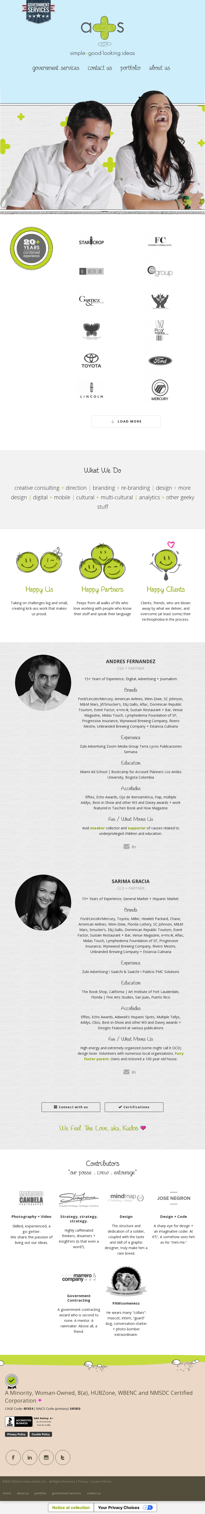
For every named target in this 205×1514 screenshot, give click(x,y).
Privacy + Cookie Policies (94, 1481)
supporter (137, 828)
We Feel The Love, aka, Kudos (100, 1128)
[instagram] (46, 1457)
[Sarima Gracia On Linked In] (134, 1072)
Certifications (137, 1107)
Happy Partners (102, 589)
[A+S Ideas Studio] (102, 44)
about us (159, 68)
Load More (130, 421)
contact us (100, 68)
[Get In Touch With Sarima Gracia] (127, 1071)
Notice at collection (71, 1507)
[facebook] (13, 1457)
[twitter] (62, 1457)
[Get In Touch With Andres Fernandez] (127, 846)
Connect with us (73, 1107)
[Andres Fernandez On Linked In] (134, 847)
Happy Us (39, 589)
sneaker (97, 828)
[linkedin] (29, 1457)
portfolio (130, 68)
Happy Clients (166, 589)
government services (55, 68)
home (7, 1493)
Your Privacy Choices (119, 1507)
